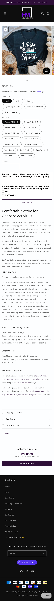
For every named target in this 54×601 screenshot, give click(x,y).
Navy (29, 101)
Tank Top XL (10, 156)
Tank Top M (25, 150)
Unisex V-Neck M (11, 139)
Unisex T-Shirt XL (31, 127)
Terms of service (34, 595)
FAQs (7, 492)
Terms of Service (11, 532)
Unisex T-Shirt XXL (12, 133)
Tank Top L (40, 150)
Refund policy (43, 592)
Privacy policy (21, 595)
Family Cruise (41, 376)
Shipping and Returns (14, 503)
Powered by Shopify (30, 592)
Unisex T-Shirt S (11, 122)
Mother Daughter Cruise (36, 379)
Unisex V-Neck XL (12, 144)
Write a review (27, 463)
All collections (11, 520)
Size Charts (9, 498)
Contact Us (9, 515)
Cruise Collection (22, 382)
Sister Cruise (20, 379)
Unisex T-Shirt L (11, 127)
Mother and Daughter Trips (29, 394)
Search (8, 486)
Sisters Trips (12, 394)
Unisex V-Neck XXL (33, 144)
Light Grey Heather (13, 106)
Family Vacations (36, 391)
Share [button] (7, 433)
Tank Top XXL (26, 156)
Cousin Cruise (8, 379)
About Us (9, 509)
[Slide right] (32, 80)
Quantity (5, 161)
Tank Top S (9, 150)
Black (7, 101)
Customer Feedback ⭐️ (14, 537)
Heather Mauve (11, 112)
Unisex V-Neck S (33, 133)
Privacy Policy (10, 526)
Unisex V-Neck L (31, 139)
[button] (5, 13)
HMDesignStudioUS (17, 592)
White (18, 101)
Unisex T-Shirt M (31, 122)
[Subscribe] (43, 553)
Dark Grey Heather (35, 106)
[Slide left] (21, 80)
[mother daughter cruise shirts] (46, 379)
